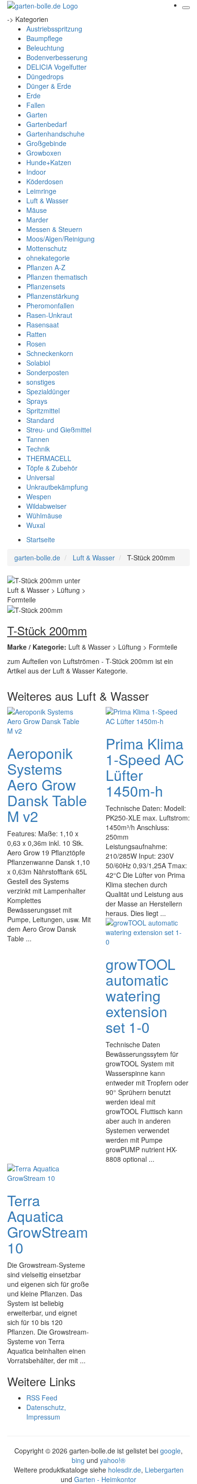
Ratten (36, 334)
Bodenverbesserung (57, 57)
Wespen (38, 496)
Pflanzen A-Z (46, 267)
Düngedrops (45, 76)
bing (78, 1460)
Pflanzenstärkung (52, 296)
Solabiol (38, 363)
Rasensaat (42, 324)
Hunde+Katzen (48, 162)
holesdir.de (124, 1469)
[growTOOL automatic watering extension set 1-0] (144, 931)
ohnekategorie (48, 258)
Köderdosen (44, 181)
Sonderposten (47, 372)
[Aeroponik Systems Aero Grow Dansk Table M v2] (45, 720)
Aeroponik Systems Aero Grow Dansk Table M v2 (47, 784)
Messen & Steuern (54, 229)
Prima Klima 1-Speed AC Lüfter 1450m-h (145, 767)
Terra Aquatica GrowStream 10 (47, 1224)
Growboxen (43, 153)
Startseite (40, 539)
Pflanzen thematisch (57, 277)
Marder (37, 219)
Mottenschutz (46, 248)
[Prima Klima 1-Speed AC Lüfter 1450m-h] (144, 715)
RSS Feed (41, 1397)
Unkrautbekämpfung (57, 487)
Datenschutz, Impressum (46, 1411)
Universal (40, 477)
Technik (38, 448)
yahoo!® (112, 1460)
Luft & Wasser (47, 200)
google (170, 1450)
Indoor (36, 172)
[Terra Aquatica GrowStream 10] (45, 1172)
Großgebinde (46, 143)
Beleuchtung (45, 48)
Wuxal (35, 525)
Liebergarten (164, 1469)
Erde (33, 95)
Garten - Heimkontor (105, 1479)
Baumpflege (44, 38)
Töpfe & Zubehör (51, 468)
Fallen (35, 105)
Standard (40, 420)
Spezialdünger (48, 391)
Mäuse (36, 210)
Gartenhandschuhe (55, 133)
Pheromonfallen (50, 305)
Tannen (37, 439)
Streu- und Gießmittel (58, 429)
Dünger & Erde (48, 86)
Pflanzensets (45, 286)
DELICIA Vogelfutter (56, 67)
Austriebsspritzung (54, 28)
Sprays (36, 401)
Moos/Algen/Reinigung (60, 238)
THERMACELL (48, 458)
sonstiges (40, 382)
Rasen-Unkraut (49, 315)
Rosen (36, 343)
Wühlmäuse (44, 515)
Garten (36, 114)
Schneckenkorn (49, 353)
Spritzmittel (43, 410)
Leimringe (41, 191)
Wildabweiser (46, 506)
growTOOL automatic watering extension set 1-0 (140, 995)
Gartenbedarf (46, 124)
